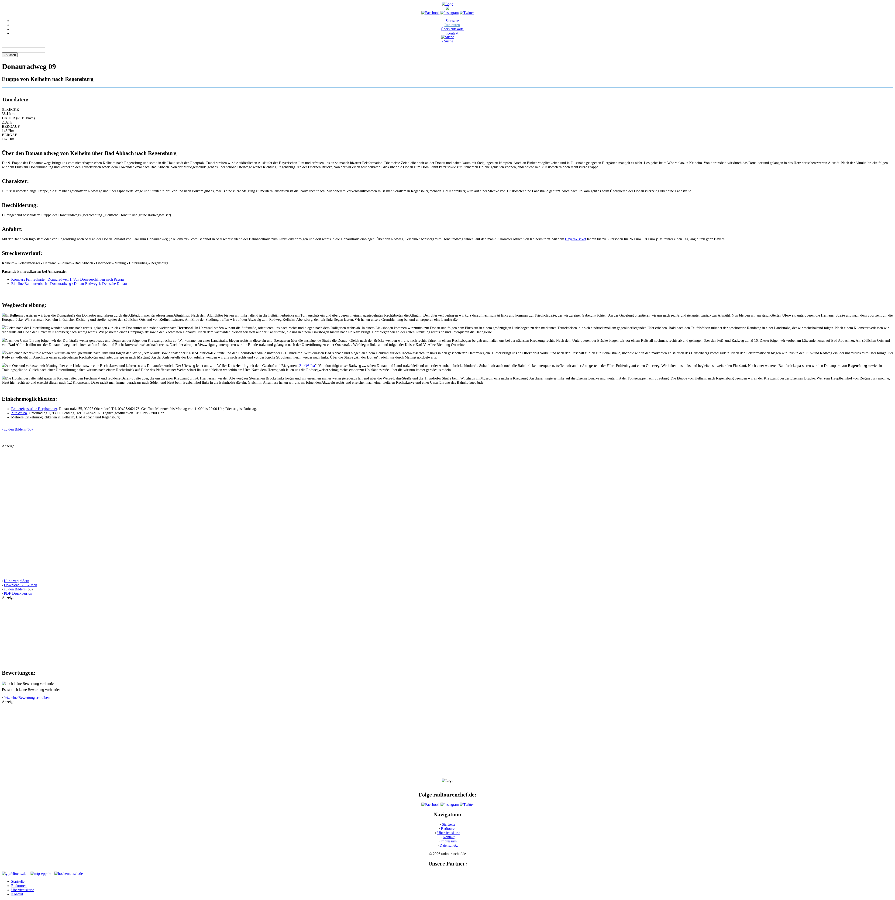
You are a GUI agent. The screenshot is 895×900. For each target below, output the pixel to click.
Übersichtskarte (452, 29)
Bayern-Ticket (575, 239)
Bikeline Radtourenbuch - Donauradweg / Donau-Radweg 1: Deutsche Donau (69, 284)
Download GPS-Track (20, 585)
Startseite (452, 21)
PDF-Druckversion (18, 593)
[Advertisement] (142, 481)
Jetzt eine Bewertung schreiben (27, 698)
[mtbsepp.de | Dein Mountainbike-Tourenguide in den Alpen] (41, 874)
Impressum (449, 841)
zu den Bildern (15, 589)
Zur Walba (307, 366)
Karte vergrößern (16, 581)
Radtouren (452, 25)
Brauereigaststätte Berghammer (34, 409)
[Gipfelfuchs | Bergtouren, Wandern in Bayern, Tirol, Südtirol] (14, 874)
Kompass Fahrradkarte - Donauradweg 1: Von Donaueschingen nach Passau (67, 279)
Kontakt (452, 33)
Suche (447, 41)
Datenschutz (449, 845)
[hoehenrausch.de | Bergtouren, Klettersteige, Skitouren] (68, 874)
